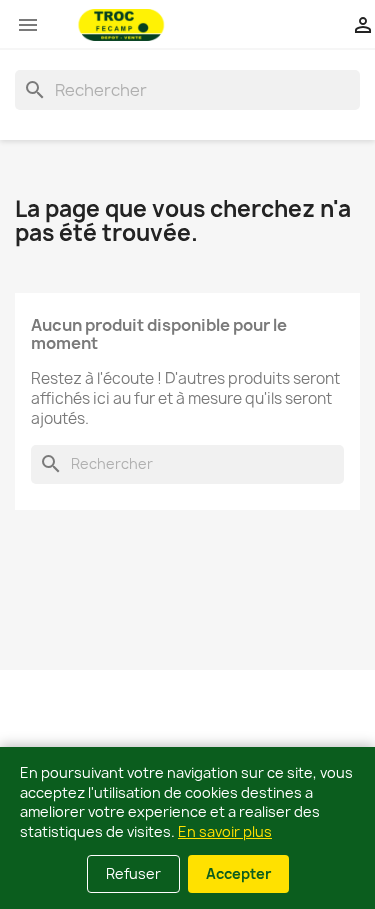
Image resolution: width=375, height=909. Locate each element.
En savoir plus (225, 831)
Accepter (238, 873)
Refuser (133, 873)
